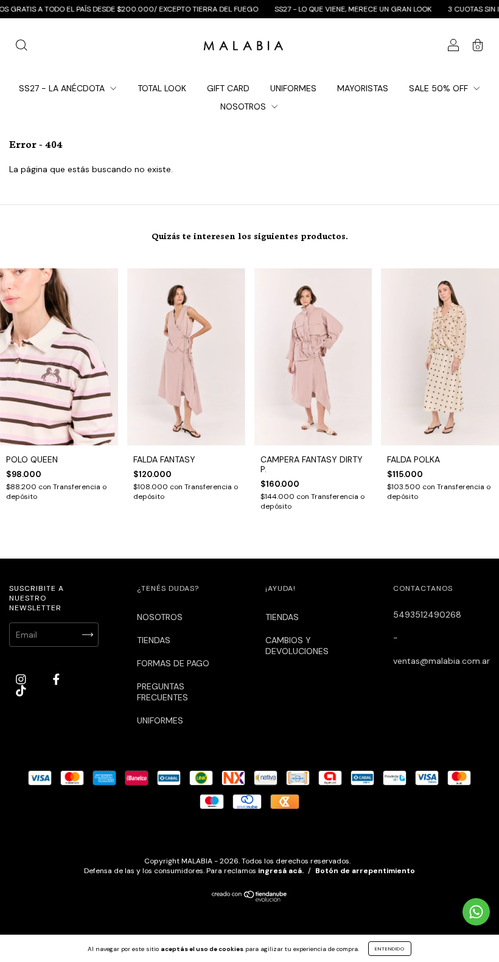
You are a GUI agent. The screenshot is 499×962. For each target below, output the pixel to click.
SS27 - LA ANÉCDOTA (63, 88)
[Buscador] (21, 46)
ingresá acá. (281, 871)
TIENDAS (153, 640)
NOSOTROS (244, 106)
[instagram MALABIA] (22, 679)
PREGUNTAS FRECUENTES (162, 692)
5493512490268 (427, 614)
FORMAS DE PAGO (173, 663)
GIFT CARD (228, 88)
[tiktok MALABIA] (21, 690)
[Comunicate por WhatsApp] (476, 911)
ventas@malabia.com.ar (441, 660)
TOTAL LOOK (162, 88)
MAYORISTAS (362, 88)
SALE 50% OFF (439, 88)
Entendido (390, 949)
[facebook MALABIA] (56, 679)
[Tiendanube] (250, 898)
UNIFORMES (293, 88)
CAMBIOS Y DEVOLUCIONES (297, 646)
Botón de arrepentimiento (365, 871)
